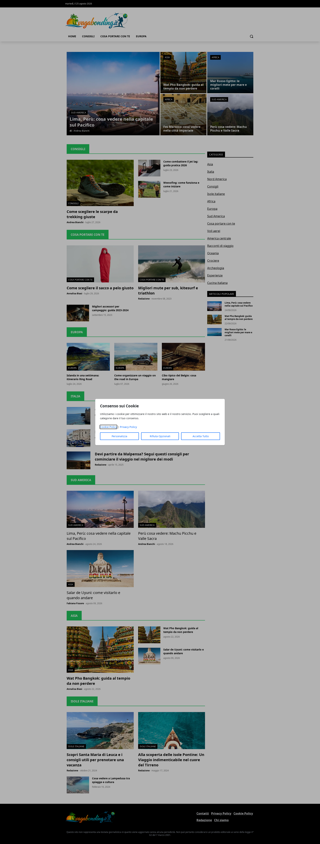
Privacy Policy (128, 427)
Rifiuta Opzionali (160, 436)
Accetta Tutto (201, 436)
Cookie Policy (108, 427)
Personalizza (119, 436)
